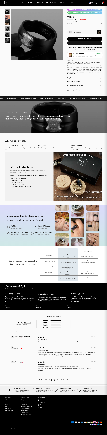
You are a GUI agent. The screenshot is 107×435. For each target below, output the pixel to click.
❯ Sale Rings (71, 2)
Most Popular (8, 402)
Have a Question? (51, 2)
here (101, 67)
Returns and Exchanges (26, 406)
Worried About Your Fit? (73, 81)
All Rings (7, 400)
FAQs (22, 402)
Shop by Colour (8, 408)
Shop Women (8, 406)
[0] (102, 3)
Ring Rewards (24, 400)
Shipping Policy (25, 408)
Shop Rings (30, 2)
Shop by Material (9, 410)
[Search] (99, 3)
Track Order (24, 404)
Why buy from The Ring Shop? (75, 85)
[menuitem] (23, 3)
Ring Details (70, 78)
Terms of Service (25, 412)
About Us (61, 2)
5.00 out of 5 (27, 323)
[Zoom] (60, 11)
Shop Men (7, 404)
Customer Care (25, 397)
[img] (42, 337)
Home (23, 2)
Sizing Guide (40, 2)
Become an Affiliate (26, 414)
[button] (46, 320)
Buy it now (85, 43)
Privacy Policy (24, 410)
